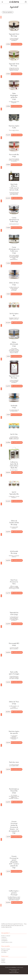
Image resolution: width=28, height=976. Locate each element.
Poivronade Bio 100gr (14, 155)
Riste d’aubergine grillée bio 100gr (14, 96)
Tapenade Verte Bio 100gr (14, 65)
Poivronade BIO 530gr (14, 641)
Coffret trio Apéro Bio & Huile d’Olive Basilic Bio (14, 465)
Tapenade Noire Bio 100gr (14, 35)
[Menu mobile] (2, 2)
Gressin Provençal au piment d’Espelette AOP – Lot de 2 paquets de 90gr (14, 858)
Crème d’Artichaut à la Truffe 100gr (14, 219)
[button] (18, 20)
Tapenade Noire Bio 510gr (14, 377)
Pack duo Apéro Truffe (14, 127)
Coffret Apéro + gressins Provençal (14, 889)
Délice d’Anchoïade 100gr (14, 344)
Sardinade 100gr (14, 406)
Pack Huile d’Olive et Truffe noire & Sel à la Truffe (14, 187)
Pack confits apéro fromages (14, 669)
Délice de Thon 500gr (14, 699)
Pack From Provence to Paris (14, 578)
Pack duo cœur (14, 759)
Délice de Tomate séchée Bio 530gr (14, 522)
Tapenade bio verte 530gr (14, 610)
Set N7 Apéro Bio (14, 314)
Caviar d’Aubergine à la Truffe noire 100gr (14, 250)
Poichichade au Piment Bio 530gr (14, 787)
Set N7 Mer (14, 434)
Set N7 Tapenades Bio (14, 493)
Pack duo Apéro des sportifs (14, 729)
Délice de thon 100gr (14, 284)
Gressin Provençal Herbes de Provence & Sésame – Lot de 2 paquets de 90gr (14, 823)
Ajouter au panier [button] (17, 44)
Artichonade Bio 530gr (14, 552)
